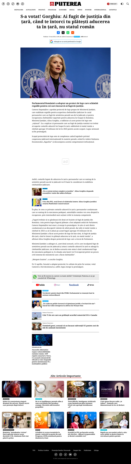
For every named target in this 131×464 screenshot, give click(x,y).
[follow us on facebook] (74, 285)
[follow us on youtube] (40, 285)
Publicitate (87, 450)
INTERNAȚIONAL (100, 10)
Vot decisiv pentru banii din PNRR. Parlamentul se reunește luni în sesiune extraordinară (68, 294)
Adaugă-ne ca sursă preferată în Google (67, 41)
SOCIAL (72, 10)
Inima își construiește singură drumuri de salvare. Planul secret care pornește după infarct (16, 403)
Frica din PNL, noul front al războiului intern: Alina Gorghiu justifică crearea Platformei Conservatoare (69, 203)
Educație (71, 430)
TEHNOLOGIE (71, 399)
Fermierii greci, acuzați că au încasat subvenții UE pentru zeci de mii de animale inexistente (70, 327)
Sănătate (6, 399)
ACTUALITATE (31, 10)
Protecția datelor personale (61, 450)
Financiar (52, 10)
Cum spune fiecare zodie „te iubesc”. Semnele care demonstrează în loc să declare (112, 403)
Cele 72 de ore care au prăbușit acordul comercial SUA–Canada (69, 315)
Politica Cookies (43, 450)
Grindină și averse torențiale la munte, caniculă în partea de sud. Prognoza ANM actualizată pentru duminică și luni (48, 435)
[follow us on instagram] (57, 285)
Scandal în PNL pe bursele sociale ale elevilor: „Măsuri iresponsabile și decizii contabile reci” (81, 434)
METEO (38, 430)
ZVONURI (88, 10)
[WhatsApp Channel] (22, 3)
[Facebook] (3, 3)
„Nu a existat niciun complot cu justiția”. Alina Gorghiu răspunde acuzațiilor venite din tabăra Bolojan (68, 192)
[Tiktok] (13, 3)
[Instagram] (8, 3)
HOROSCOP (104, 399)
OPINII (79, 10)
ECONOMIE (63, 10)
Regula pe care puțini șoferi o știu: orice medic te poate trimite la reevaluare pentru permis (113, 434)
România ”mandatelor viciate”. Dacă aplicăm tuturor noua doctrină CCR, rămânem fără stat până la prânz (16, 435)
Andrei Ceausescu (67, 36)
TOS (34, 450)
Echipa (96, 450)
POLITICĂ (41, 10)
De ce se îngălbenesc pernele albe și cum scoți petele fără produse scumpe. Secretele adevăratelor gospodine (49, 404)
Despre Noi (77, 450)
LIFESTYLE (113, 10)
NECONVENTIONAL (8, 430)
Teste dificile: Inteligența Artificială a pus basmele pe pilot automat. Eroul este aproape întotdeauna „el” (82, 404)
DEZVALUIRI (18, 10)
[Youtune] (17, 3)
